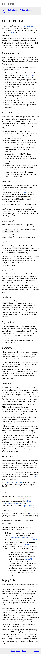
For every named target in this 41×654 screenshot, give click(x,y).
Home (4, 10)
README (11, 33)
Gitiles (13, 651)
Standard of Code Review (13, 482)
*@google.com (27, 544)
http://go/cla (28, 559)
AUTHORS (32, 513)
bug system (30, 75)
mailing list (17, 70)
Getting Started (13, 10)
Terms (24, 651)
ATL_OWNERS (33, 477)
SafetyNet (5, 12)
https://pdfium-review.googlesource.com (19, 537)
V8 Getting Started (26, 10)
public (24, 192)
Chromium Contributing (27, 26)
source (36, 651)
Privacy (18, 651)
